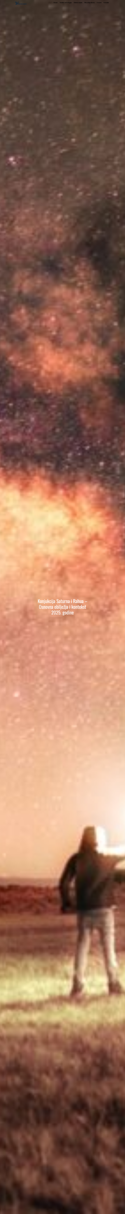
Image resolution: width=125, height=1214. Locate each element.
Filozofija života (89, 2)
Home (56, 2)
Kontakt (106, 2)
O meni (99, 2)
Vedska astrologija (66, 2)
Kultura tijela (78, 2)
